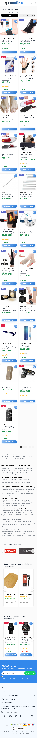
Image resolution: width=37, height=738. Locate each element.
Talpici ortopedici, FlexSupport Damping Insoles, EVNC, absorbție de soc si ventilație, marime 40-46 (9, 155)
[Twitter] (15, 716)
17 (30, 447)
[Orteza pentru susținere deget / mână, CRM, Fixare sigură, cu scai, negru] (9, 258)
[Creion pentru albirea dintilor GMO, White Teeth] (28, 333)
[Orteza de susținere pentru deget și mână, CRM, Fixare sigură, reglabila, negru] (28, 64)
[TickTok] (26, 716)
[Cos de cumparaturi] (35, 3)
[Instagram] (32, 716)
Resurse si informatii (9, 695)
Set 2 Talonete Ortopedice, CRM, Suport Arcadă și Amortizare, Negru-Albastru (7, 41)
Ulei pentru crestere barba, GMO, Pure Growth (26, 386)
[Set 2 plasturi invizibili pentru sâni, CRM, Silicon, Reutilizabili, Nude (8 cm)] (9, 296)
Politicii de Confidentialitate (20, 678)
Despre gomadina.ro (9, 688)
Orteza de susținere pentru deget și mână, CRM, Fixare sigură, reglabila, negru (27, 77)
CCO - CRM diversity (8, 38)
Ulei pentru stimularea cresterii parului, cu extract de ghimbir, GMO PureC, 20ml (9, 386)
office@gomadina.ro (10, 712)
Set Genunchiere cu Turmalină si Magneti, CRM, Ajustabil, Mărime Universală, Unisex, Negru (9, 232)
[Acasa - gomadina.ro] (14, 3)
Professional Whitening (9, 75)
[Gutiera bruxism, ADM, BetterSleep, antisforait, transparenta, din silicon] (28, 219)
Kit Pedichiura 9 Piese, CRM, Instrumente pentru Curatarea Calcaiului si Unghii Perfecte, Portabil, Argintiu (27, 195)
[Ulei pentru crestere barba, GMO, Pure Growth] (28, 373)
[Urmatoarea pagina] (33, 447)
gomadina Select (25, 152)
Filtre (10, 15)
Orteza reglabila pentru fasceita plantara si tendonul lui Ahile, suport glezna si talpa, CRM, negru (27, 41)
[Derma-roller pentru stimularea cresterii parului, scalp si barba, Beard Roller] (26, 580)
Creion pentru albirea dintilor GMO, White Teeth (26, 346)
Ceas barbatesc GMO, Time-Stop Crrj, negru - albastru (10, 640)
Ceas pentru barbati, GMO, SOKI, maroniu (24, 640)
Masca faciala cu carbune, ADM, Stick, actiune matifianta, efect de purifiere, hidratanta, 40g (9, 427)
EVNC (3, 152)
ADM (21, 229)
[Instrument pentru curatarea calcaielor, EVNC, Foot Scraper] (9, 182)
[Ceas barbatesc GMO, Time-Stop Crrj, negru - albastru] (11, 628)
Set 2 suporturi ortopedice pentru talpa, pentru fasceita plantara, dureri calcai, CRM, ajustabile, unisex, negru (27, 309)
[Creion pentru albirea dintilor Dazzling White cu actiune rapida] (9, 64)
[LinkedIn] (21, 716)
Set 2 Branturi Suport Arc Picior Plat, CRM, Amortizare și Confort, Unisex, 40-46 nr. (27, 118)
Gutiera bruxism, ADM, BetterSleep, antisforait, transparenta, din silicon (27, 232)
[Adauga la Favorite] (15, 21)
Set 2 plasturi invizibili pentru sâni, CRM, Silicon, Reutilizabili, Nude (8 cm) (9, 309)
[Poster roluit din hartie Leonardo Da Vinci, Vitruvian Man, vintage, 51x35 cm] (11, 580)
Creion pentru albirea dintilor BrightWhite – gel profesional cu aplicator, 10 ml (9, 346)
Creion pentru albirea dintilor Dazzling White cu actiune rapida (8, 77)
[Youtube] (10, 716)
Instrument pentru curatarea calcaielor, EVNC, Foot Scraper (8, 195)
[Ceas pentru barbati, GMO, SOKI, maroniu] (26, 628)
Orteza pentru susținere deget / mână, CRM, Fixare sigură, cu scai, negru (9, 271)
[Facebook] (4, 716)
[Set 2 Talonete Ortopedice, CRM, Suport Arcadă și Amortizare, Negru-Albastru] (9, 28)
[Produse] (2, 3)
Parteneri (5, 691)
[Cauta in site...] (31, 3)
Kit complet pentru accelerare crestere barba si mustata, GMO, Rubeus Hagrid (27, 155)
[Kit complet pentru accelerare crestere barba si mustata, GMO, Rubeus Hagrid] (28, 142)
